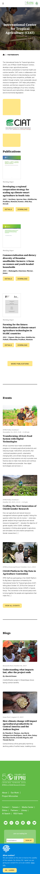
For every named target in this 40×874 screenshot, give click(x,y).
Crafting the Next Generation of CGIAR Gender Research (19, 507)
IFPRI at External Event (11, 567)
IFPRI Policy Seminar (10, 430)
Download (22, 209)
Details (8, 209)
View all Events (12, 606)
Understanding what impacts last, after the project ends (18, 671)
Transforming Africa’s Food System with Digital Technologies (17, 439)
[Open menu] (3, 3)
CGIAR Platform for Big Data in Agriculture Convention (19, 572)
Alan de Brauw (11, 676)
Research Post (8, 666)
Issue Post (6, 717)
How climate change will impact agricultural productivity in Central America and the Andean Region (20, 725)
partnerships (13, 55)
